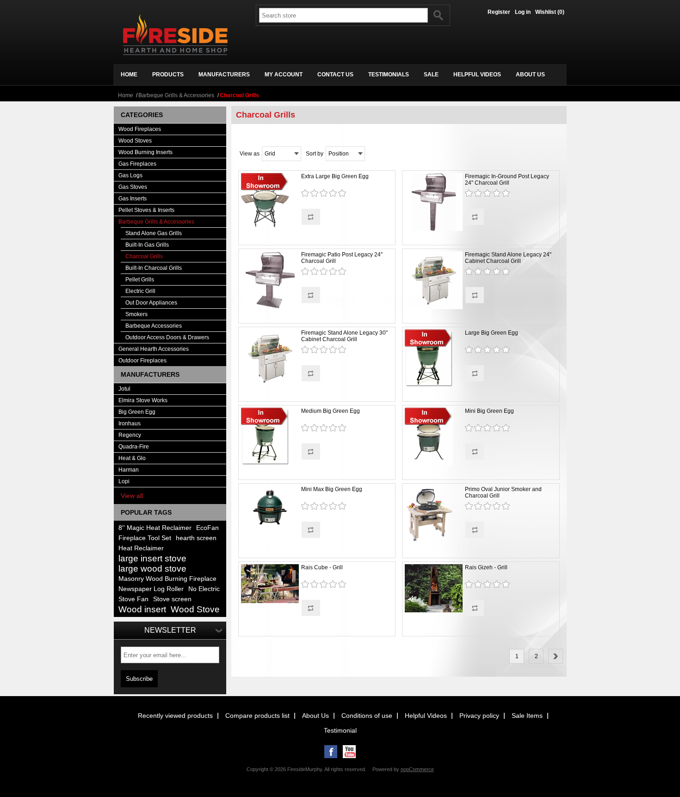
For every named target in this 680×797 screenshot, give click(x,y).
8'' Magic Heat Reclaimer (155, 527)
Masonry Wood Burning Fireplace (167, 578)
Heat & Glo (132, 458)
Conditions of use (366, 715)
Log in (523, 12)
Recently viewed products (175, 715)
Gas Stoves (132, 187)
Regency (129, 435)
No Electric (204, 588)
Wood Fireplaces (139, 129)
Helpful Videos (426, 715)
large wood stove (152, 568)
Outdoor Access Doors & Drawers (167, 337)
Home (125, 95)
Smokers (136, 314)
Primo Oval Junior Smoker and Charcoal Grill (503, 492)
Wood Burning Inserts (145, 152)
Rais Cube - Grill (322, 567)
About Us (315, 715)
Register (499, 12)
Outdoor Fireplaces (142, 360)
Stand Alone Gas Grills (153, 233)
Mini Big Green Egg (489, 411)
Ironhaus (129, 423)
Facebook (331, 752)
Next (555, 656)
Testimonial (340, 730)
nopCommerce (417, 769)
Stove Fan (133, 599)
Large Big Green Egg (491, 333)
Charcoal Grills (144, 256)
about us (530, 74)
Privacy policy (479, 715)
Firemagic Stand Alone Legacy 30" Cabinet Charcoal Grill (344, 336)
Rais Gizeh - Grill (486, 567)
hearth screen (196, 538)
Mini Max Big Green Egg (331, 489)
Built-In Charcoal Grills (153, 268)
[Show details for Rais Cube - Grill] (270, 584)
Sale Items (527, 715)
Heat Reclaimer (141, 548)
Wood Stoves (135, 140)
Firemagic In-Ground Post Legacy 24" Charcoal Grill (507, 179)
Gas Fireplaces (137, 164)
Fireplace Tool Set (144, 538)
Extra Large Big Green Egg (335, 176)
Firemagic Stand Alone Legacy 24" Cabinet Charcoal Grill (508, 257)
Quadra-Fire (133, 446)
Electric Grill (140, 291)
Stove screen (172, 599)
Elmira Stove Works (142, 400)
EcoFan (207, 527)
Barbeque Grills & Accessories (176, 95)
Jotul (124, 389)
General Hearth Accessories (153, 349)
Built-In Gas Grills (147, 245)
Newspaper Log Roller (151, 588)
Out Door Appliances (151, 302)
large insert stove (152, 558)
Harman (128, 470)
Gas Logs (130, 175)
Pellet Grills (139, 279)
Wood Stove (195, 609)
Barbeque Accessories (153, 326)
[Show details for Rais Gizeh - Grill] (434, 589)
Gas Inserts (132, 198)
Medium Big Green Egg (330, 411)
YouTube (349, 752)
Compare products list (257, 715)
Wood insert (142, 609)
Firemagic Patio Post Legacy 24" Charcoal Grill (342, 257)
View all (132, 495)
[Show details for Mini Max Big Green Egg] (270, 507)
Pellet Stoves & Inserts (146, 210)
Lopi (124, 481)
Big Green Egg (136, 412)
